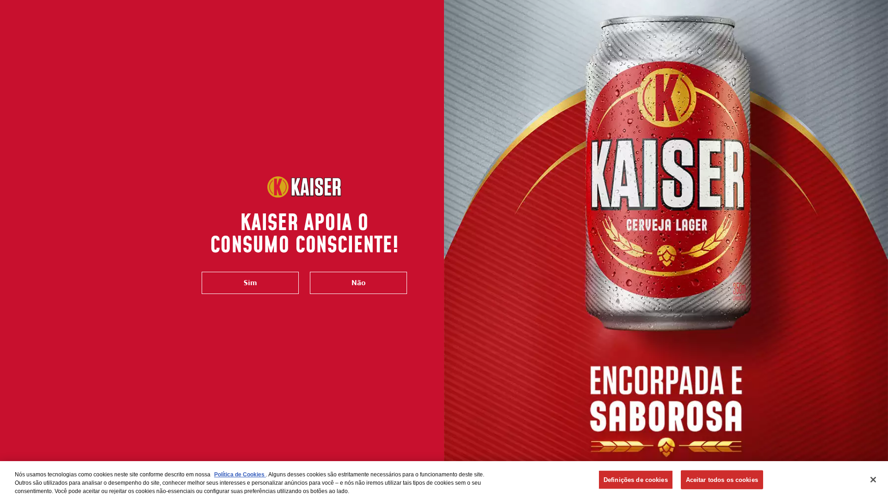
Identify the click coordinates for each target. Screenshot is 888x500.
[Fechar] (873, 479)
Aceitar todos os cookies (722, 479)
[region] (444, 480)
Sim (250, 282)
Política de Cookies (240, 474)
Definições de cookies (636, 479)
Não (358, 282)
